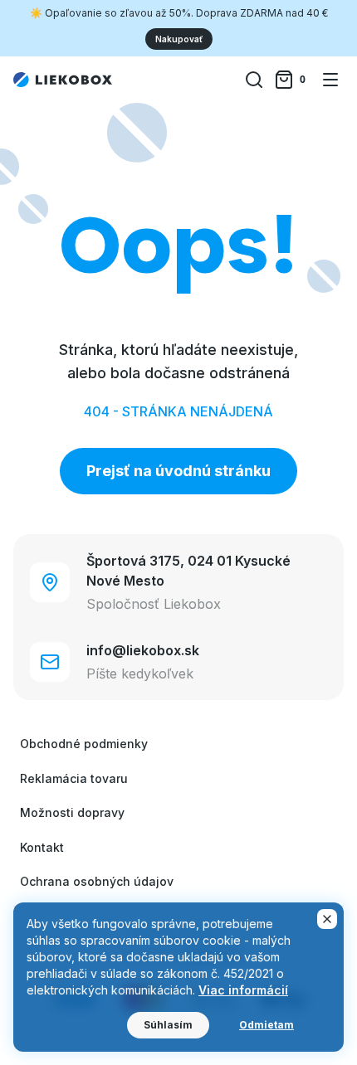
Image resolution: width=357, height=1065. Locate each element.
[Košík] (292, 79)
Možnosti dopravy (72, 812)
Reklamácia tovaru (74, 778)
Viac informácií (243, 990)
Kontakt (42, 847)
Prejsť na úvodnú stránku (178, 470)
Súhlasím (168, 1025)
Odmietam (266, 1025)
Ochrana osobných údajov (97, 881)
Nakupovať (179, 39)
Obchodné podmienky (84, 744)
